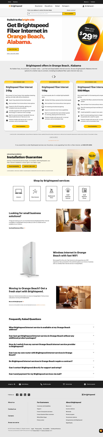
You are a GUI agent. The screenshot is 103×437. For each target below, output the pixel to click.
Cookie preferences (56, 428)
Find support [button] (65, 6)
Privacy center (40, 420)
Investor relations (70, 408)
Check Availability (20, 126)
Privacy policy (38, 428)
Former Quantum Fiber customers (45, 414)
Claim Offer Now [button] (13, 49)
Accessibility (46, 428)
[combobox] (45, 13)
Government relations (71, 417)
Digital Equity (69, 422)
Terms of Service (45, 430)
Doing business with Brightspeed (74, 420)
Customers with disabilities (44, 406)
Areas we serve (13, 422)
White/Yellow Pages (42, 417)
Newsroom (68, 406)
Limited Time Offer (53, 137)
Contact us (12, 409)
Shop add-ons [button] (48, 6)
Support (39, 408)
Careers (11, 416)
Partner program (70, 414)
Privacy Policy (36, 430)
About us (11, 402)
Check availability (69, 13)
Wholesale (68, 411)
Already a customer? (71, 10)
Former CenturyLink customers (44, 411)
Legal (32, 428)
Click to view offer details (13, 53)
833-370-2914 (87, 145)
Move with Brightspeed (16, 301)
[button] (38, 6)
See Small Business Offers (16, 228)
